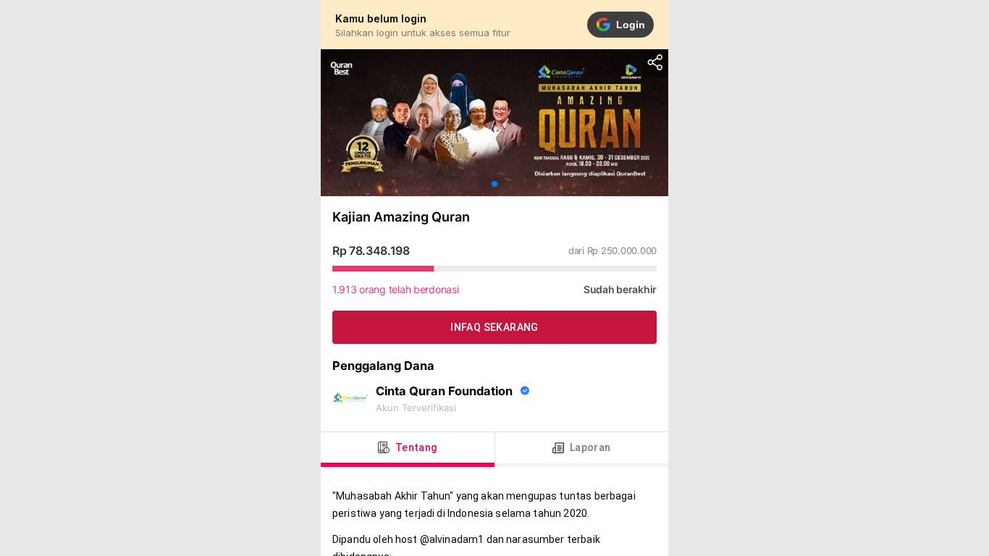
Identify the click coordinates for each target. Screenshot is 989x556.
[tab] (407, 447)
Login (630, 24)
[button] (494, 184)
